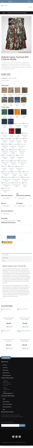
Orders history (6, 372)
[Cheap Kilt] (4, 5)
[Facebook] (13, 436)
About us (5, 365)
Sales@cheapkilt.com (8, 393)
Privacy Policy (6, 401)
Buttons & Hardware (7, 211)
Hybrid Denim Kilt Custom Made (24, 340)
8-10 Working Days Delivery (11, 221)
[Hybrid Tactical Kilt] (8, 312)
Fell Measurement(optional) (23, 194)
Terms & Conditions (7, 404)
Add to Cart (9, 326)
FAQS (4, 399)
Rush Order (4, 218)
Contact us (5, 367)
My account (5, 370)
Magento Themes (26, 446)
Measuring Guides (7, 407)
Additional (5, 257)
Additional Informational (8, 222)
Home (3, 12)
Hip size (3, 203)
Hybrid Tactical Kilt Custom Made (25, 318)
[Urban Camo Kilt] (8, 334)
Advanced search (7, 375)
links (29, 1)
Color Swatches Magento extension (10, 446)
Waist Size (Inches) (7, 195)
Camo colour (5, 85)
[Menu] (21, 7)
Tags (3, 260)
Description (5, 255)
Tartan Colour (5, 107)
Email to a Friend (5, 80)
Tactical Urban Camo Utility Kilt (8, 340)
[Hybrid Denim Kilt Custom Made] (24, 334)
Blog (4, 409)
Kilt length (19, 203)
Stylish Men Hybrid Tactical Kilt (8, 318)
